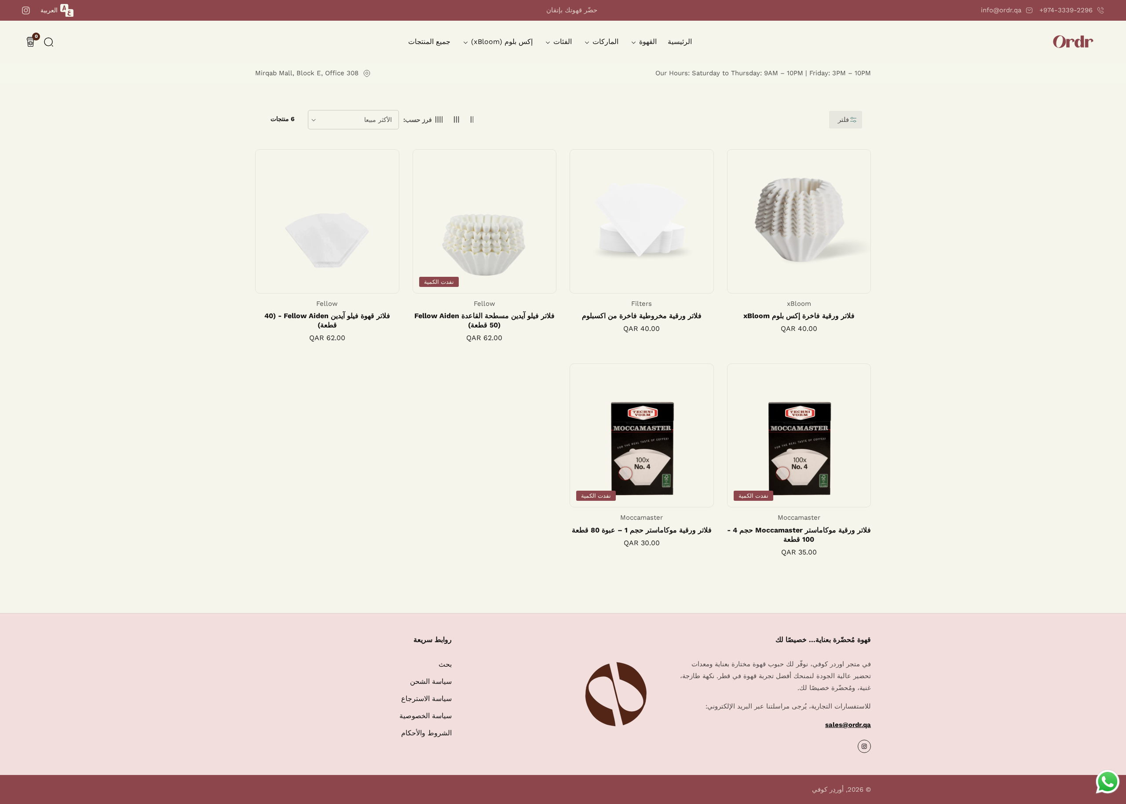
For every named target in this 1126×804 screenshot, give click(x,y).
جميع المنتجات (429, 41)
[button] (48, 42)
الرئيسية (680, 41)
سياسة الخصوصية (425, 716)
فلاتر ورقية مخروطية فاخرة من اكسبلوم (642, 316)
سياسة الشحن (431, 681)
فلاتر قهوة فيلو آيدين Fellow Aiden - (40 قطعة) (327, 320)
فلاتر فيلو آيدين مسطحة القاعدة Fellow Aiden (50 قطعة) (484, 320)
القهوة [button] (647, 41)
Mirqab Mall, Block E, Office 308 (306, 73)
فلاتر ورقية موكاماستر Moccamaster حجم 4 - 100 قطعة (799, 534)
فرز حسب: (417, 119)
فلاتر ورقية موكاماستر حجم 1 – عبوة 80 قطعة (642, 530)
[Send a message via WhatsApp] (1108, 782)
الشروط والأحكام (426, 733)
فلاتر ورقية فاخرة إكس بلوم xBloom (799, 316)
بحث (445, 664)
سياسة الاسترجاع (426, 698)
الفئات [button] (561, 41)
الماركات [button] (604, 41)
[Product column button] (472, 120)
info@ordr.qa (1001, 10)
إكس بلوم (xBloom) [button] (501, 41)
